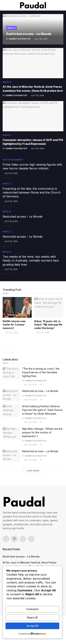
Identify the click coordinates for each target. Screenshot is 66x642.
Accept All (32, 625)
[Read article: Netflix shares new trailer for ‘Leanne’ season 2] (17, 307)
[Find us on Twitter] (14, 539)
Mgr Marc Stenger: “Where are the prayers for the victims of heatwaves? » (42, 432)
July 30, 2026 (41, 39)
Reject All (32, 617)
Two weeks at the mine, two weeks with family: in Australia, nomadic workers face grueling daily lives (31, 260)
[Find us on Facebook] (6, 539)
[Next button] (10, 350)
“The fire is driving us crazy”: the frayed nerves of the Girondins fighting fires (40, 372)
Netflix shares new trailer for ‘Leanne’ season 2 (14, 325)
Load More (33, 470)
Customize (32, 609)
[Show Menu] (4, 5)
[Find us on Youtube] (31, 539)
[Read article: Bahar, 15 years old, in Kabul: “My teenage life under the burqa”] (48, 307)
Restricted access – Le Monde (28, 34)
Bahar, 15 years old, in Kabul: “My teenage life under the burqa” (48, 325)
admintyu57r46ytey (20, 39)
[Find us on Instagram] (23, 539)
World (11, 28)
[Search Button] (61, 5)
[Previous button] (5, 350)
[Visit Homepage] (33, 5)
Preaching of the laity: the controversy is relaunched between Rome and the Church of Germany (32, 192)
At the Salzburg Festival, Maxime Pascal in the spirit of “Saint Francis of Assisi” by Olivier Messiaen (42, 410)
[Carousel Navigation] (33, 350)
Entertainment (13, 160)
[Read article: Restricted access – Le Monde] (11, 395)
